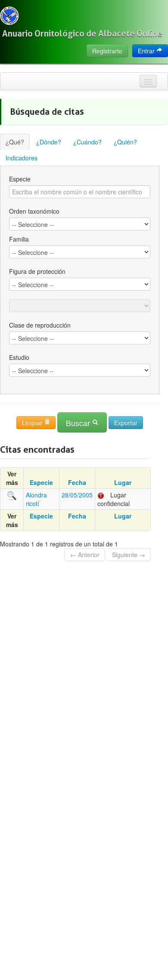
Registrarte (107, 50)
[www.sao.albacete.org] (9, 15)
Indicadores (21, 157)
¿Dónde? (48, 142)
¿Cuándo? (87, 142)
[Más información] (12, 495)
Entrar (147, 50)
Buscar (79, 422)
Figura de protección (37, 271)
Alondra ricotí (36, 499)
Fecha (77, 482)
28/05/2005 (77, 495)
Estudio (19, 357)
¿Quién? (125, 142)
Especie (20, 179)
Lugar (122, 482)
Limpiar (33, 422)
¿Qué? (15, 142)
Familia (19, 239)
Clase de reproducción (40, 325)
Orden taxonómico (34, 211)
